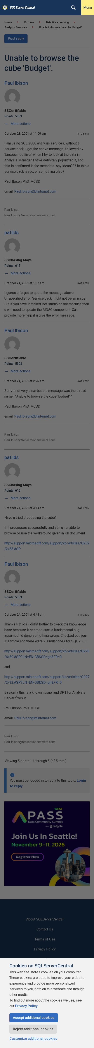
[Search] (73, 7)
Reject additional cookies (33, 1029)
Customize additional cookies (33, 1038)
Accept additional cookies (33, 1018)
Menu (87, 7)
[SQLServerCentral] (4, 7)
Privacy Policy (26, 1006)
